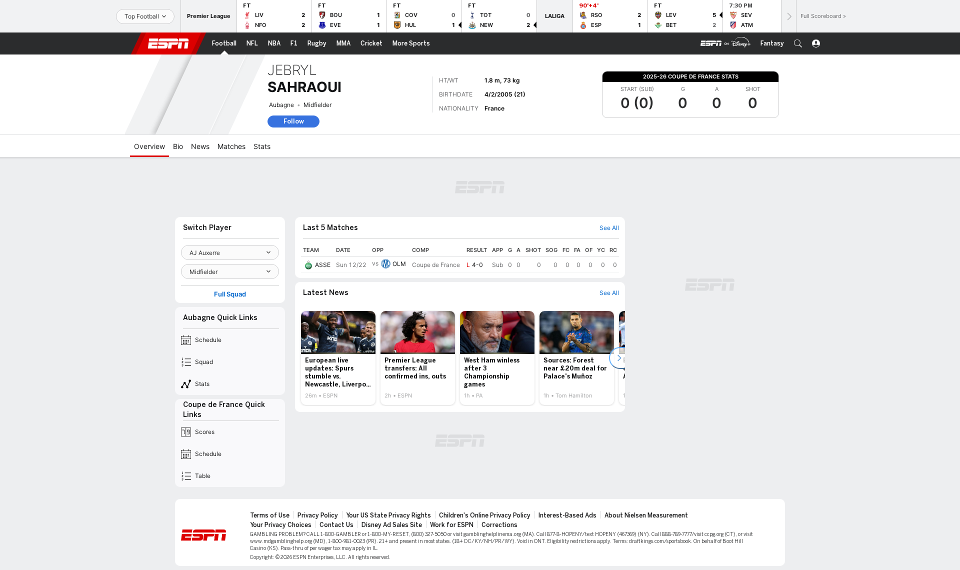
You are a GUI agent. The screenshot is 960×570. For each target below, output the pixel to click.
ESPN (168, 43)
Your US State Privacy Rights (388, 515)
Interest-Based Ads (567, 515)
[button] (798, 44)
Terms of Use (270, 515)
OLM (399, 264)
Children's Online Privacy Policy (484, 515)
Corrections (500, 525)
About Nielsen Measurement (646, 515)
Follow (294, 121)
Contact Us (337, 525)
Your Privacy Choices (281, 525)
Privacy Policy (318, 515)
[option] (338, 358)
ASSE (322, 264)
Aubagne (281, 104)
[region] (460, 258)
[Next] (788, 16)
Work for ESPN (452, 525)
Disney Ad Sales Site (392, 525)
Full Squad (230, 294)
